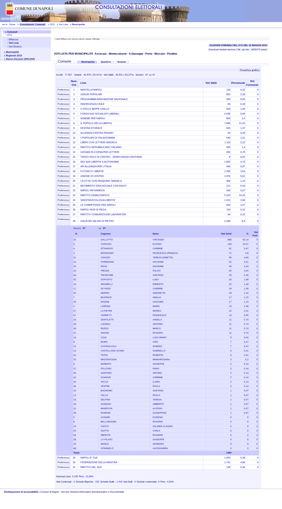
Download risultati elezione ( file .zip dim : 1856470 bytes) (238, 49)
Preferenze (63, 89)
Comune (64, 61)
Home (12, 24)
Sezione (121, 62)
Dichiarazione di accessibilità (21, 491)
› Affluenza (12, 39)
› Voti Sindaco (14, 46)
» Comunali (11, 32)
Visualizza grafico (249, 70)
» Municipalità (11, 52)
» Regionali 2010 (13, 55)
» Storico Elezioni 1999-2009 (19, 59)
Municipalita (88, 62)
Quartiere (106, 62)
